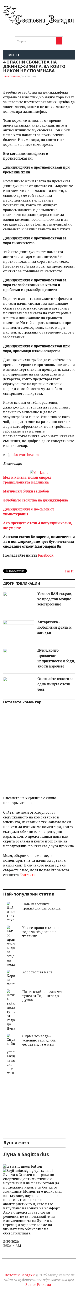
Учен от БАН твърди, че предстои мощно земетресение (54, 598)
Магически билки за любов (26, 491)
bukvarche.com (26, 454)
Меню (13, 55)
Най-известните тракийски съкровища (41, 906)
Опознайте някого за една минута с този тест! (55, 684)
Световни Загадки (19, 1274)
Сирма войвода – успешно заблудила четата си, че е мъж (39, 1040)
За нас (30, 1284)
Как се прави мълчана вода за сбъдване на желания (40, 931)
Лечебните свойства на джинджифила (35, 500)
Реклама (44, 1284)
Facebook (45, 555)
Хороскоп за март (37, 972)
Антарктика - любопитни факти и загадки (54, 627)
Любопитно (12, 76)
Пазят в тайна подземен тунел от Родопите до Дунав (42, 995)
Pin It (69, 571)
